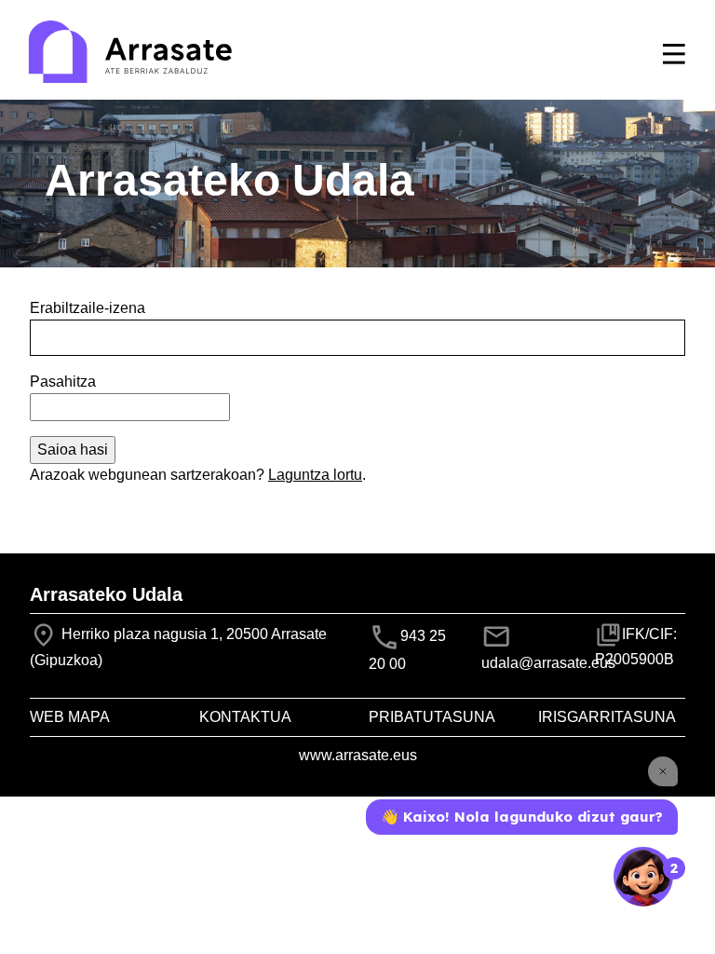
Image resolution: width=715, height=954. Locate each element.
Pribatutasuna (432, 717)
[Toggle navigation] (674, 54)
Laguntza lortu (315, 475)
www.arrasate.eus (358, 755)
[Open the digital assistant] (643, 876)
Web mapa (70, 717)
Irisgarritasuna (607, 717)
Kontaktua (245, 717)
